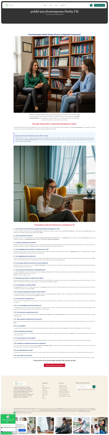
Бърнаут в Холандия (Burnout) (79, 409)
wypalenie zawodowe (30, 239)
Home (47, 14)
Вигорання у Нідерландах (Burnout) (66, 409)
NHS (29, 127)
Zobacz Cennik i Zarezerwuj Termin (54, 365)
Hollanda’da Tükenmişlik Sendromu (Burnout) (49, 409)
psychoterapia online (78, 127)
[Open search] (91, 5)
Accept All (22, 430)
